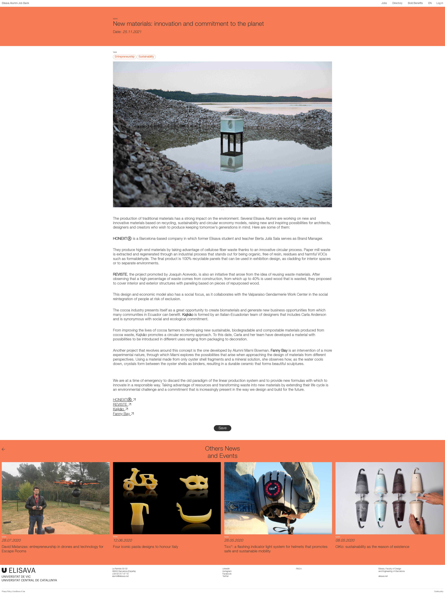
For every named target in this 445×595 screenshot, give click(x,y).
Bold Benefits (415, 3)
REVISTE (120, 405)
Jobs (384, 3)
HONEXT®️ (123, 400)
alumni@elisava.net (120, 576)
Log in (439, 3)
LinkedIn (226, 569)
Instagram (227, 571)
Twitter (225, 576)
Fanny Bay (122, 414)
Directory (397, 3)
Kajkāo (119, 409)
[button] (430, 3)
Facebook (227, 574)
